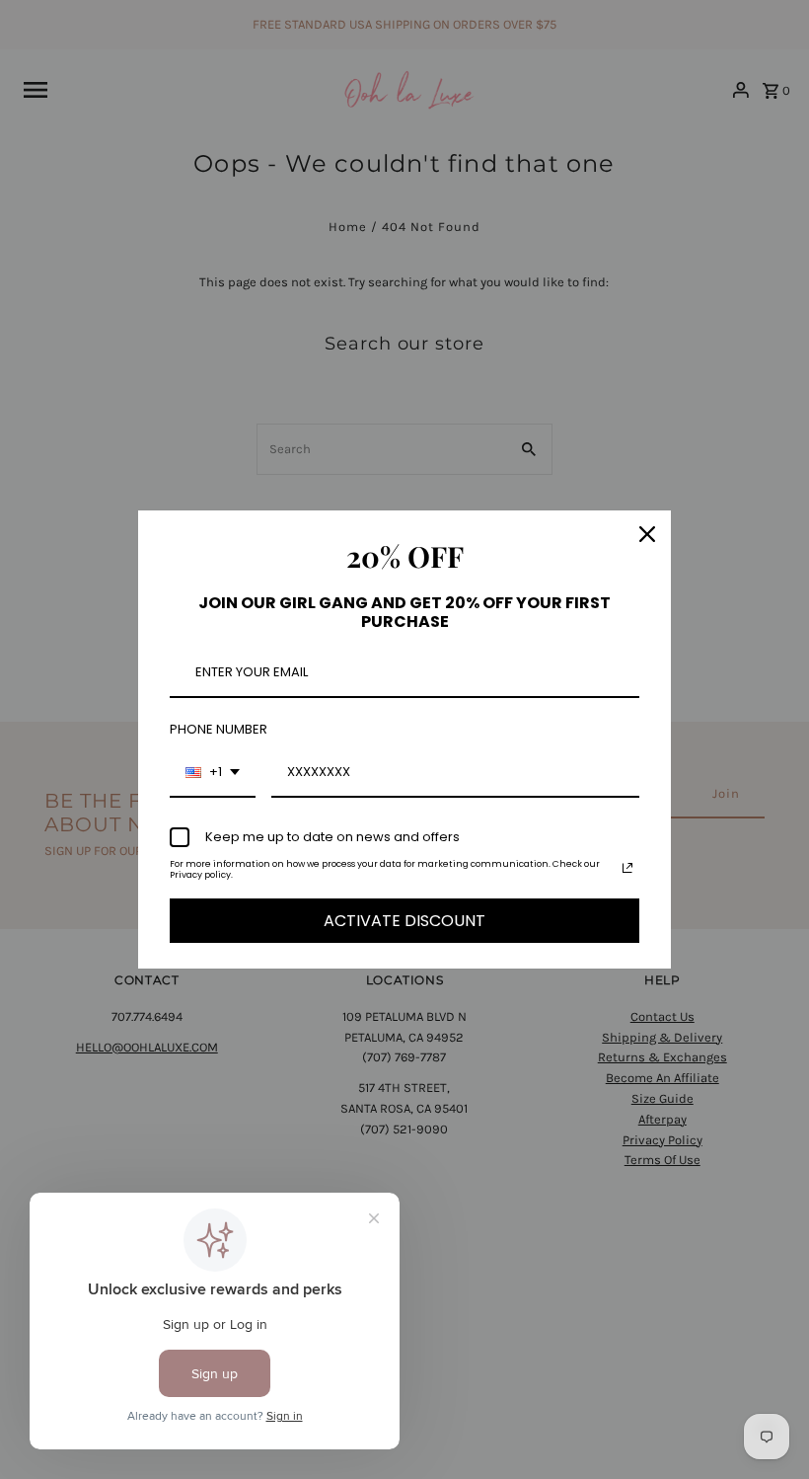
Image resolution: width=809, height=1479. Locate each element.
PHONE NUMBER (218, 729)
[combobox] (213, 773)
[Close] (647, 534)
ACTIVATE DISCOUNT (404, 920)
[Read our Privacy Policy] (627, 868)
